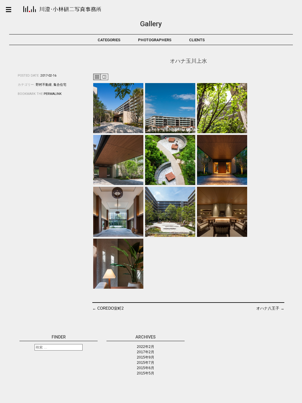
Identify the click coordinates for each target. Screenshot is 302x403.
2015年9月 (145, 357)
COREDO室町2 (108, 308)
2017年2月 (145, 352)
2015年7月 (145, 363)
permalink (53, 94)
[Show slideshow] (100, 77)
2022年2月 (145, 347)
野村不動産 (44, 85)
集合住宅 (59, 85)
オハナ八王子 (270, 308)
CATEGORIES (109, 40)
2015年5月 (145, 373)
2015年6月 (145, 368)
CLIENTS (197, 40)
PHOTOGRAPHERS (154, 40)
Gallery (151, 24)
